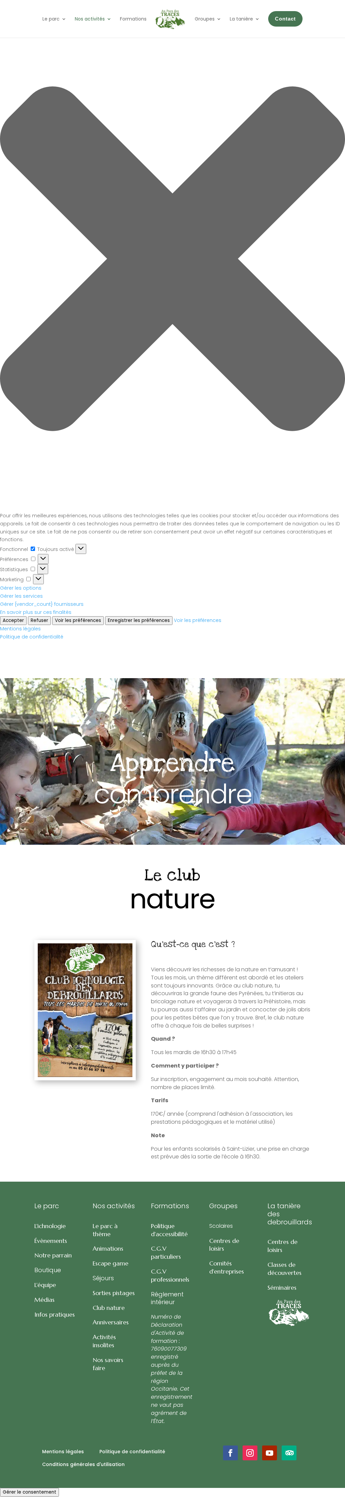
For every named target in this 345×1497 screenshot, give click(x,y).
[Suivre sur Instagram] (250, 1453)
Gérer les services (21, 596)
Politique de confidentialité (31, 636)
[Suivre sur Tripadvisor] (289, 1453)
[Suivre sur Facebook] (230, 1453)
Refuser (39, 620)
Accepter (13, 620)
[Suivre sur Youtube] (269, 1453)
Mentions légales (20, 628)
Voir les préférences (78, 620)
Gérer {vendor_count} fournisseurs (42, 604)
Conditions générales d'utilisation (83, 1464)
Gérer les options (20, 588)
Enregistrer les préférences (139, 620)
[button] (172, 260)
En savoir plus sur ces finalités (35, 612)
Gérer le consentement (29, 1492)
